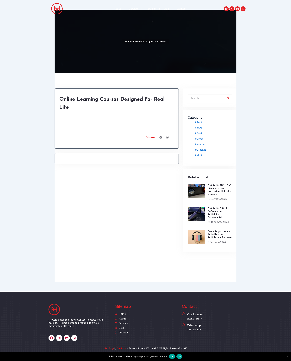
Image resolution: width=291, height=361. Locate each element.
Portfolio (151, 8)
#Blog (198, 127)
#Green (199, 138)
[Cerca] (228, 98)
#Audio (199, 122)
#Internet (200, 144)
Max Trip (109, 348)
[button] (160, 137)
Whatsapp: (194, 325)
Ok (172, 356)
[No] (287, 356)
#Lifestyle (200, 149)
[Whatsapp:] (183, 324)
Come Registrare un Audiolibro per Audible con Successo (220, 234)
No (179, 356)
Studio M (122, 348)
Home (128, 41)
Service (133, 8)
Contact (181, 8)
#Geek (198, 133)
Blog (166, 8)
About (117, 8)
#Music (199, 155)
